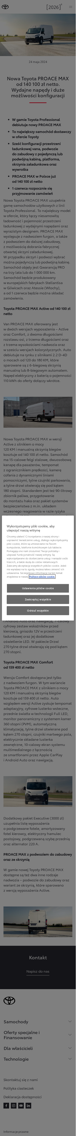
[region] (38, 568)
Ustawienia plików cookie (38, 588)
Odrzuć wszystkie (38, 610)
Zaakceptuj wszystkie (38, 599)
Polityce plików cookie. (42, 576)
